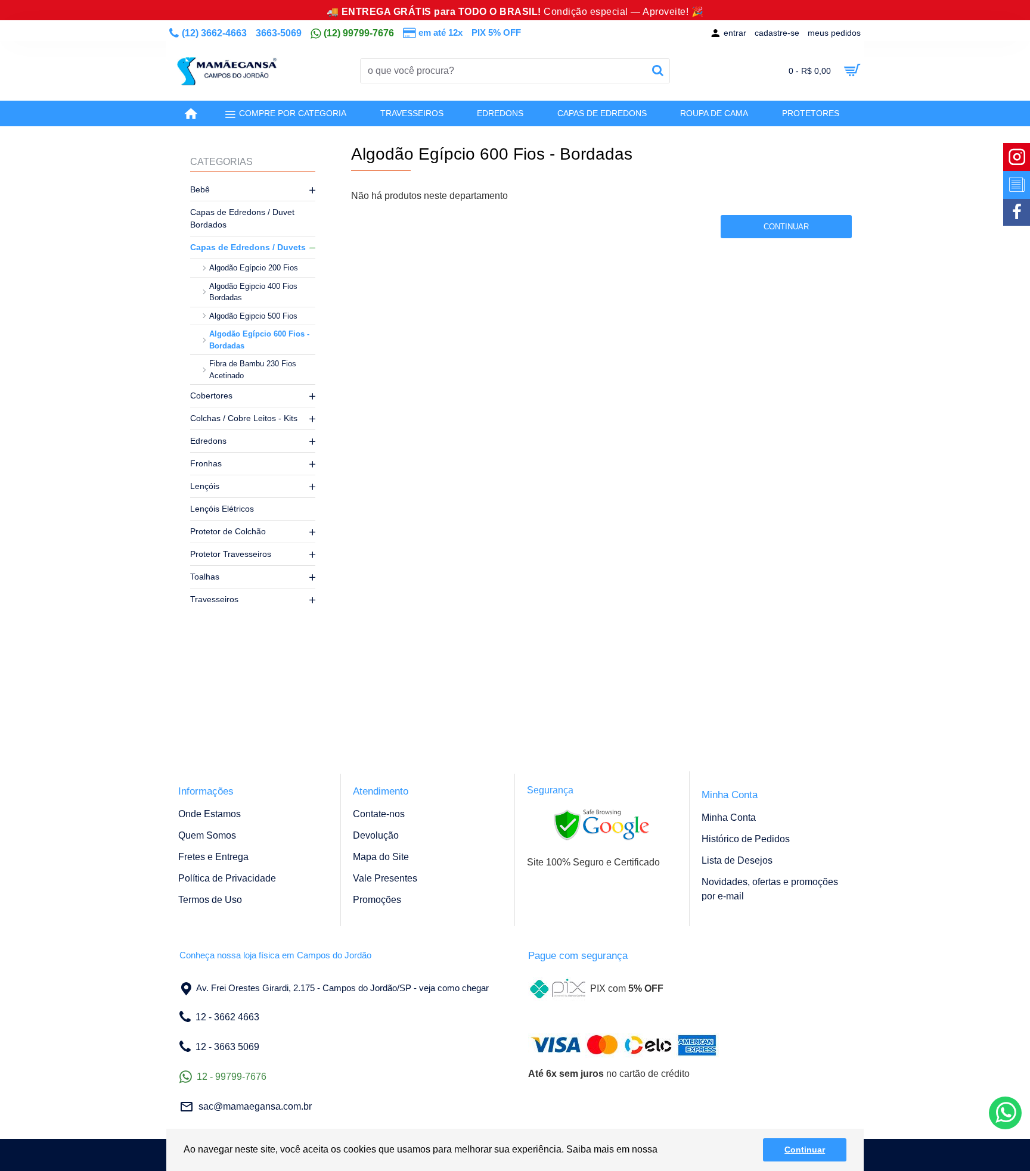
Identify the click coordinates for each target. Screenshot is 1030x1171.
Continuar (786, 226)
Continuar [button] (804, 1149)
